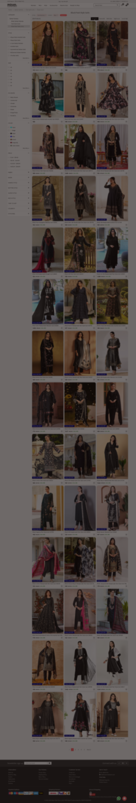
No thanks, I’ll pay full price (73, 418)
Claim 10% (100, 410)
